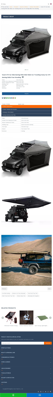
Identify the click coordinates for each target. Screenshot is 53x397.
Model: (4, 104)
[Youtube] (46, 391)
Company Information (7, 112)
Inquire (26, 93)
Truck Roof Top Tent (32, 293)
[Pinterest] (50, 391)
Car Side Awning (6, 293)
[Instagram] (48, 391)
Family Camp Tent (21, 295)
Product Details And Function (9, 109)
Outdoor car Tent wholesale (18, 293)
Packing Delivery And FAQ (8, 115)
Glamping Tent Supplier (33, 295)
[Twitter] (43, 391)
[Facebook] (38, 391)
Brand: (19, 104)
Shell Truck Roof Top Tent (8, 295)
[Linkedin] (41, 391)
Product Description (7, 106)
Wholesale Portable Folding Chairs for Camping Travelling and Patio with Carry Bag (11, 325)
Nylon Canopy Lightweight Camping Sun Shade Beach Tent (42, 325)
